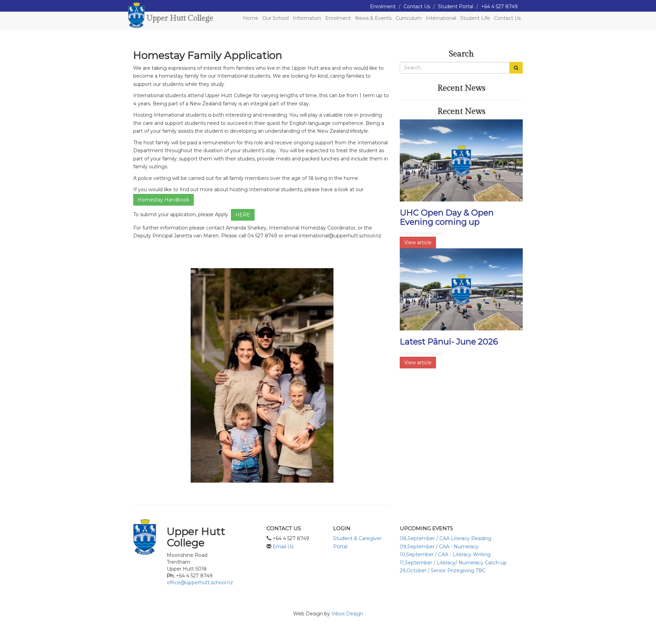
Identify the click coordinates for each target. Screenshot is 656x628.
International (441, 18)
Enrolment (383, 6)
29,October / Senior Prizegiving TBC (443, 570)
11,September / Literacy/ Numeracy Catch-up (453, 563)
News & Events (373, 18)
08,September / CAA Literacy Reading (445, 538)
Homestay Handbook (163, 200)
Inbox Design (347, 614)
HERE (242, 215)
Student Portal (455, 6)
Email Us (283, 547)
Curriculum (409, 18)
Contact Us (417, 6)
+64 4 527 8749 (499, 6)
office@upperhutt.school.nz (200, 582)
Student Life (475, 18)
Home (250, 18)
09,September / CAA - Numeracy (439, 547)
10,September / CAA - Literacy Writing (445, 554)
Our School (275, 18)
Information (307, 18)
